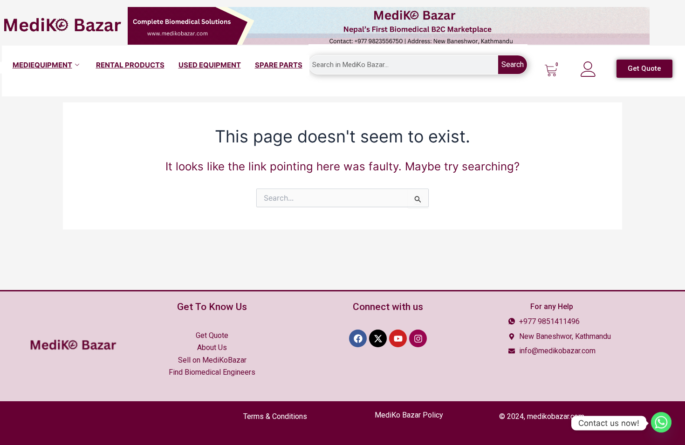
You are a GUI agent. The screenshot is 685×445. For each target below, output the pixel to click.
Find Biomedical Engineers (212, 372)
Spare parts (278, 65)
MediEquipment (42, 65)
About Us (212, 347)
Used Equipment (209, 65)
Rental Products (130, 65)
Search (512, 64)
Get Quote (212, 335)
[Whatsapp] (661, 423)
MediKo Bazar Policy (409, 415)
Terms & (275, 416)
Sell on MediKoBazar (212, 360)
